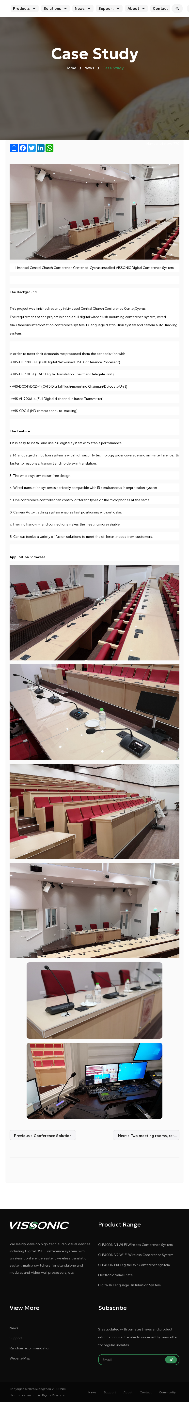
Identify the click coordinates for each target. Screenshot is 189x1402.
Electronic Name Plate (115, 1275)
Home (70, 68)
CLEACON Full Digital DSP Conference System (134, 1265)
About (133, 8)
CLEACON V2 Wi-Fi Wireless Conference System (135, 1255)
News (80, 8)
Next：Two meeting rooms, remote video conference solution (146, 1136)
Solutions (52, 8)
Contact (160, 8)
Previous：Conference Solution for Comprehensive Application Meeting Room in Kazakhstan (43, 1136)
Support (106, 8)
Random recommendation (30, 1348)
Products (21, 8)
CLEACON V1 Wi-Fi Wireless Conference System (135, 1245)
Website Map (20, 1358)
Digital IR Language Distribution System (129, 1285)
